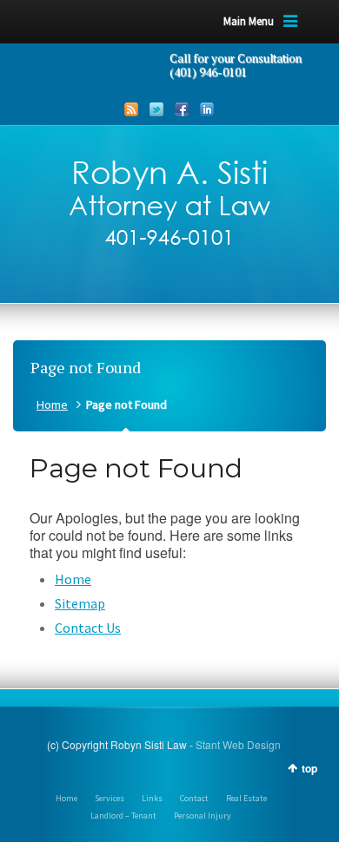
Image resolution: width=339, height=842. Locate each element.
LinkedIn (207, 109)
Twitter (156, 109)
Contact (194, 798)
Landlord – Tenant (123, 815)
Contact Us (88, 627)
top (309, 768)
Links (152, 798)
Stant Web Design (238, 744)
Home (52, 404)
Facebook (182, 109)
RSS (131, 109)
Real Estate (246, 798)
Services (109, 798)
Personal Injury (202, 815)
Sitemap (80, 603)
